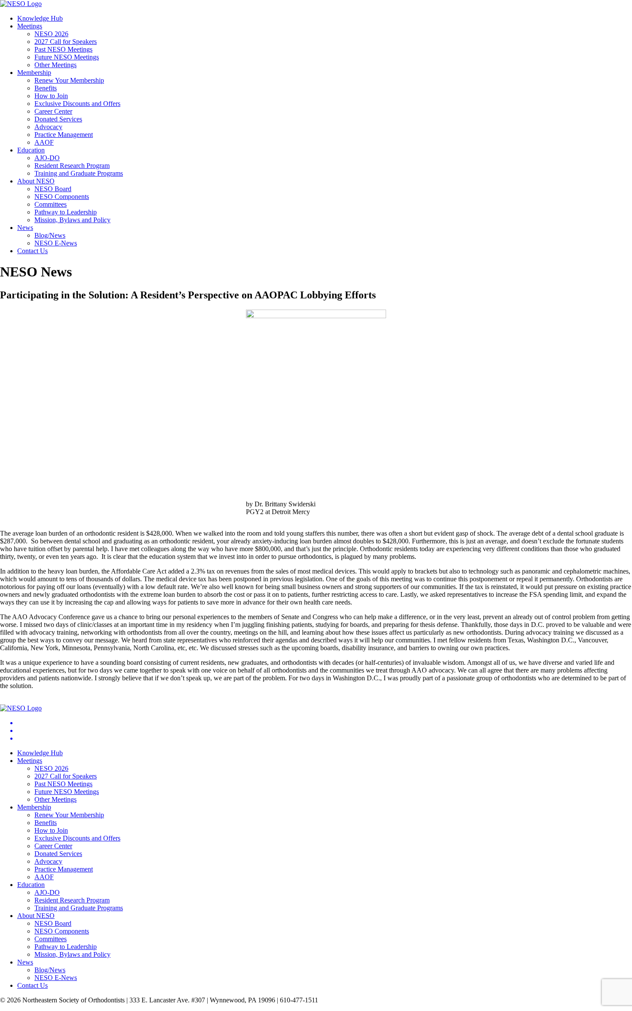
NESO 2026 (51, 33)
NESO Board (52, 188)
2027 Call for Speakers (65, 41)
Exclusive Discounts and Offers (77, 103)
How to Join (51, 95)
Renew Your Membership (69, 80)
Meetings (29, 26)
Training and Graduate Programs (78, 173)
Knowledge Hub (40, 18)
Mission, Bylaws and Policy (72, 219)
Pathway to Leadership (65, 212)
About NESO (36, 181)
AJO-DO (47, 157)
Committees (50, 204)
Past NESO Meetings (63, 49)
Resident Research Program (72, 165)
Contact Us (32, 250)
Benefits (45, 88)
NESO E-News (55, 243)
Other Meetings (55, 64)
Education (31, 150)
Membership (34, 72)
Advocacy (48, 126)
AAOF (44, 142)
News (25, 227)
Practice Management (63, 134)
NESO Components (61, 196)
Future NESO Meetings (66, 57)
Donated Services (58, 119)
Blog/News (49, 235)
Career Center (53, 111)
